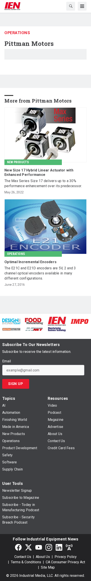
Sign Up (15, 384)
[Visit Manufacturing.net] (34, 329)
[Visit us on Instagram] (49, 547)
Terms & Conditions (26, 562)
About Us (43, 557)
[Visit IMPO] (79, 321)
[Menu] (82, 6)
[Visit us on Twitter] (28, 547)
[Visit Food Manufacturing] (34, 321)
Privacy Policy (66, 557)
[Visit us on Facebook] (18, 547)
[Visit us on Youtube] (38, 547)
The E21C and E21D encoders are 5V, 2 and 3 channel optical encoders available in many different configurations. (40, 273)
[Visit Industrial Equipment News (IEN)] (57, 321)
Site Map (48, 567)
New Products (18, 162)
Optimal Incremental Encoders (30, 262)
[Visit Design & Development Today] (11, 321)
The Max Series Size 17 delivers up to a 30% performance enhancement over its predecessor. (43, 183)
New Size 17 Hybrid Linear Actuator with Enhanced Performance (38, 172)
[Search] (70, 6)
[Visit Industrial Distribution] (11, 329)
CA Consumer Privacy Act (65, 562)
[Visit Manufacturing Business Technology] (57, 329)
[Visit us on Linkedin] (59, 547)
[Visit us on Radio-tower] (69, 547)
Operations (17, 32)
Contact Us (22, 557)
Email (6, 361)
